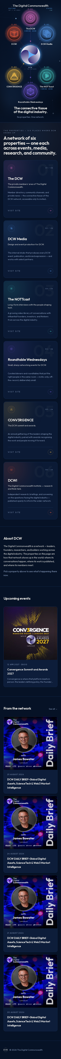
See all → (53, 709)
